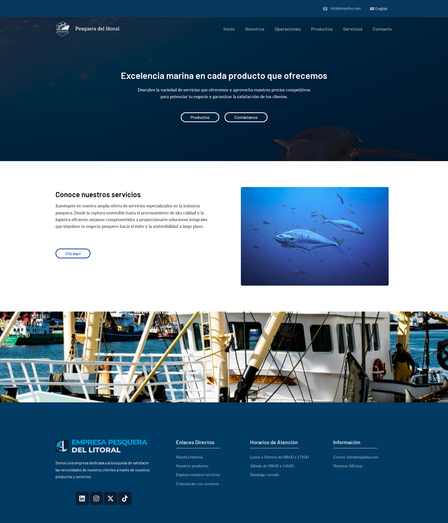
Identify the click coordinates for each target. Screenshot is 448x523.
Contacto (382, 28)
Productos (322, 28)
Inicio (229, 28)
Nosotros (254, 28)
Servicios (352, 28)
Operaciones (288, 28)
